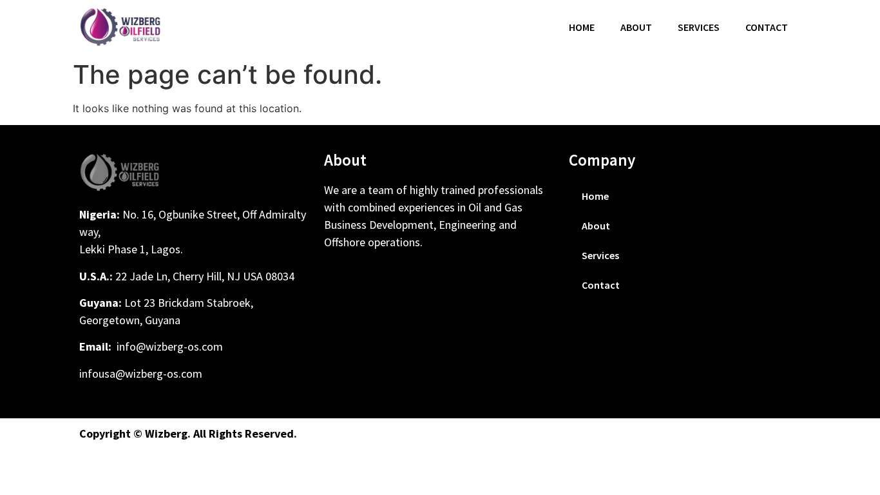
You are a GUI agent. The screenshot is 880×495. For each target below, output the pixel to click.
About (636, 27)
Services (699, 27)
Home (582, 27)
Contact (766, 27)
